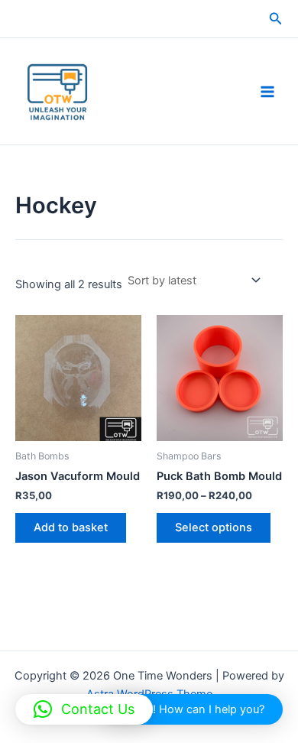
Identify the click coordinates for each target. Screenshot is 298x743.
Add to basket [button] (71, 527)
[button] (276, 18)
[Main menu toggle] (267, 91)
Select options (213, 527)
